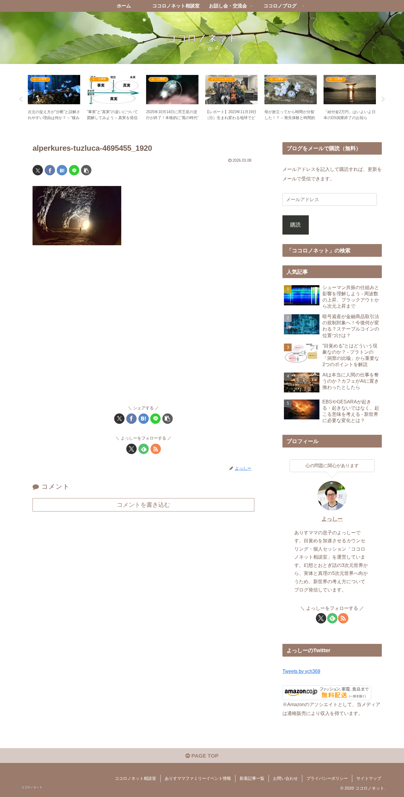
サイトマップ (368, 778)
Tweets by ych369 (301, 671)
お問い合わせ (285, 778)
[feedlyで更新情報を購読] (143, 449)
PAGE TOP (204, 756)
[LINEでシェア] (74, 170)
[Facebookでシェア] (50, 170)
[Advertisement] (143, 328)
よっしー (332, 519)
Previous (21, 99)
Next (383, 99)
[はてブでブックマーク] (62, 170)
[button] (86, 170)
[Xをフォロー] (131, 449)
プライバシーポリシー (327, 778)
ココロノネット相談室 (135, 778)
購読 (295, 225)
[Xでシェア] (38, 170)
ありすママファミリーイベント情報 (198, 778)
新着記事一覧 (252, 778)
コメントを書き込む (143, 504)
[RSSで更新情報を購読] (156, 449)
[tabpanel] (54, 98)
